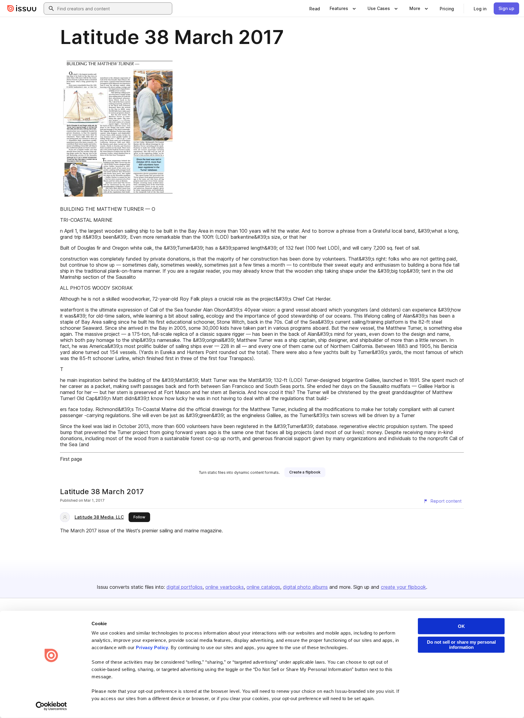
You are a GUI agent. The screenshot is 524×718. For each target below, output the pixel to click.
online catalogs (263, 587)
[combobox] (113, 8)
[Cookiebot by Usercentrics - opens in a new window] (51, 706)
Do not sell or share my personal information (461, 644)
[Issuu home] (22, 8)
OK (461, 626)
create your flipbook (403, 587)
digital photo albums (305, 587)
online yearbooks (224, 587)
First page (71, 459)
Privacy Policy (152, 647)
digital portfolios (184, 587)
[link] (314, 8)
